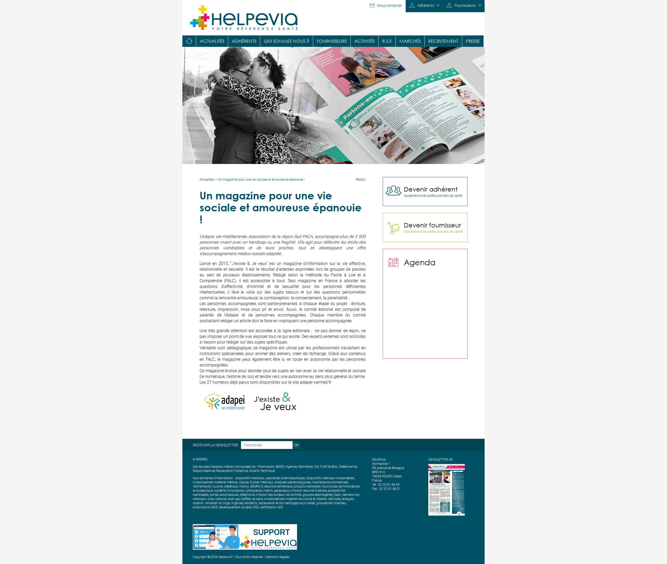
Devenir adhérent (431, 189)
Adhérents (425, 5)
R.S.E (387, 41)
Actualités (212, 41)
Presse (473, 41)
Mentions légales (277, 557)
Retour (361, 179)
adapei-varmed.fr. (316, 382)
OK (296, 444)
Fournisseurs (465, 5)
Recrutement (443, 41)
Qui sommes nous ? (286, 41)
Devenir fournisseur (432, 225)
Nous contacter (389, 5)
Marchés (410, 41)
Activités (364, 41)
